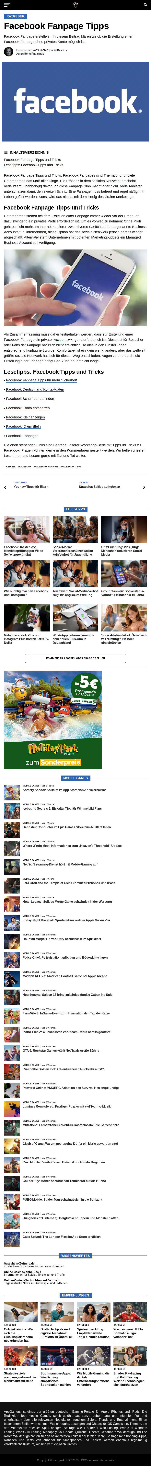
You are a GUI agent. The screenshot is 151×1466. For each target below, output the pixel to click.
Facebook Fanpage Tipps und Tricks (32, 160)
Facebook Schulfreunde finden (30, 399)
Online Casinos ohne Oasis (22, 1272)
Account (60, 340)
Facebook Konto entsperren (28, 408)
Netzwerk (113, 181)
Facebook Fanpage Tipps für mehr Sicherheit (41, 380)
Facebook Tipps (71, 466)
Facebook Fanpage (46, 466)
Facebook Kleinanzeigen (25, 417)
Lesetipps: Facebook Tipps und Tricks (33, 165)
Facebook (25, 466)
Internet (46, 227)
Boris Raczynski (34, 53)
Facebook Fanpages (22, 436)
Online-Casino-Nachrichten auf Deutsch (31, 1280)
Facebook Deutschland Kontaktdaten (35, 389)
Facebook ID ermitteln (23, 426)
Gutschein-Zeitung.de (19, 1263)
